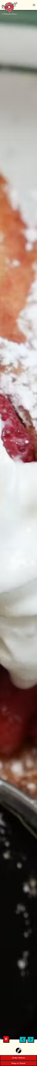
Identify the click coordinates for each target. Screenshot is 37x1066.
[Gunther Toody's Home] (13, 7)
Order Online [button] (18, 1058)
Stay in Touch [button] (18, 1063)
